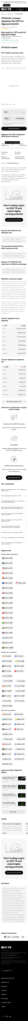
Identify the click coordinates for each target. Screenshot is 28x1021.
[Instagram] (7, 1016)
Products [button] (4, 986)
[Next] (26, 937)
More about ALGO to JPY (14, 401)
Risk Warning (21, 917)
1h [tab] (3, 68)
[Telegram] (4, 1016)
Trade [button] (3, 1006)
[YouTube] (10, 1016)
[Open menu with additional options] (26, 9)
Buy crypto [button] (4, 998)
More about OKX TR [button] (7, 978)
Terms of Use (12, 917)
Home (3, 14)
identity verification (13, 448)
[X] (2, 1016)
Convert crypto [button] (6, 1002)
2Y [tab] (24, 68)
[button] (16, 9)
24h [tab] (7, 68)
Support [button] (4, 994)
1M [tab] (16, 68)
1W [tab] (12, 68)
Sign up (21, 9)
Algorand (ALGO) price (13, 163)
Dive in (4, 833)
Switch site (6, 5)
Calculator (10, 14)
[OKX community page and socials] (13, 1016)
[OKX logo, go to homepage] (6, 9)
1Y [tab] (20, 68)
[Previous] (2, 937)
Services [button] (4, 990)
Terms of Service (19, 921)
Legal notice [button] (5, 982)
